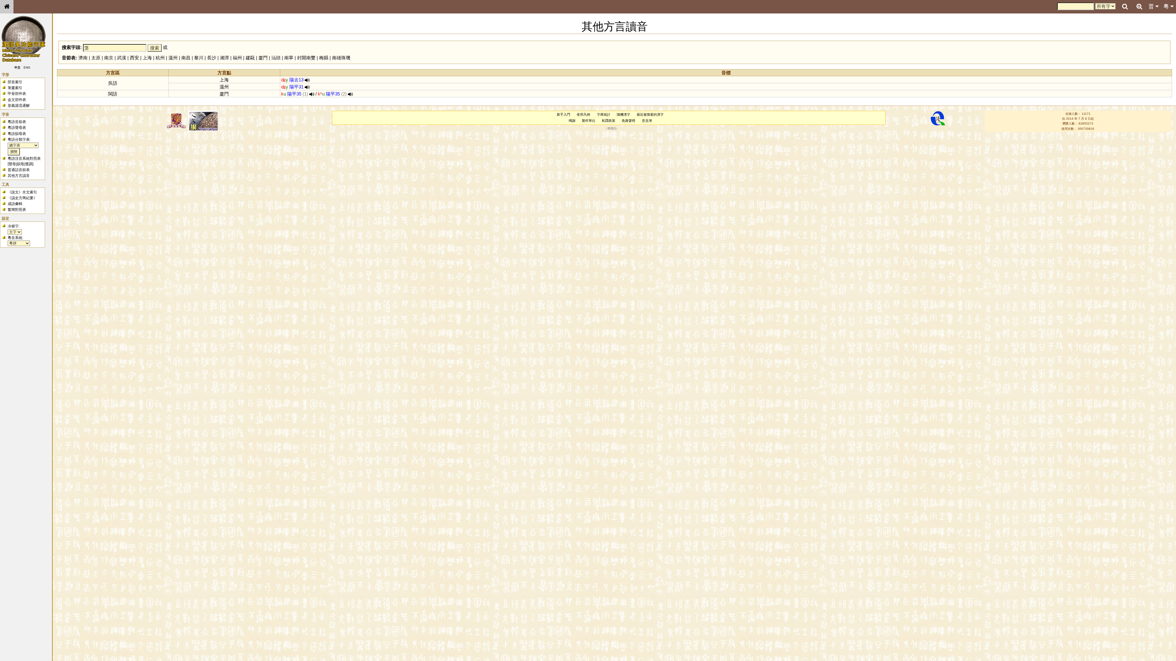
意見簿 (647, 120)
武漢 (121, 57)
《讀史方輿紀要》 (22, 198)
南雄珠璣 (341, 57)
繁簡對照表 (17, 209)
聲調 (28, 164)
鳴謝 (572, 120)
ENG (27, 67)
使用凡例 (583, 114)
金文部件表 (17, 100)
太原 (95, 57)
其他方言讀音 (19, 176)
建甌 (250, 57)
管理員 (612, 128)
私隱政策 (608, 120)
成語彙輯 (15, 204)
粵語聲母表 (17, 127)
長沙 (211, 57)
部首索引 (15, 82)
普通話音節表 (19, 170)
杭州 (160, 57)
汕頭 (276, 57)
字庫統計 (603, 114)
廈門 (263, 57)
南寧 (288, 57)
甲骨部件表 (17, 93)
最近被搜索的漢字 (650, 114)
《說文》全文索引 (22, 192)
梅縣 (323, 57)
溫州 (173, 57)
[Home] (6, 6)
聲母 (12, 164)
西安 (134, 57)
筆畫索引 (15, 88)
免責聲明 (628, 120)
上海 (147, 57)
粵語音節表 (17, 122)
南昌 (185, 57)
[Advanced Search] (1139, 6)
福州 (237, 57)
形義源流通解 (19, 105)
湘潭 (224, 57)
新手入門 (563, 114)
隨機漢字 (623, 114)
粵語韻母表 (17, 134)
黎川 (198, 57)
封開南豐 (306, 57)
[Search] (1125, 6)
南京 (108, 57)
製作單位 (588, 120)
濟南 (83, 57)
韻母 (20, 164)
